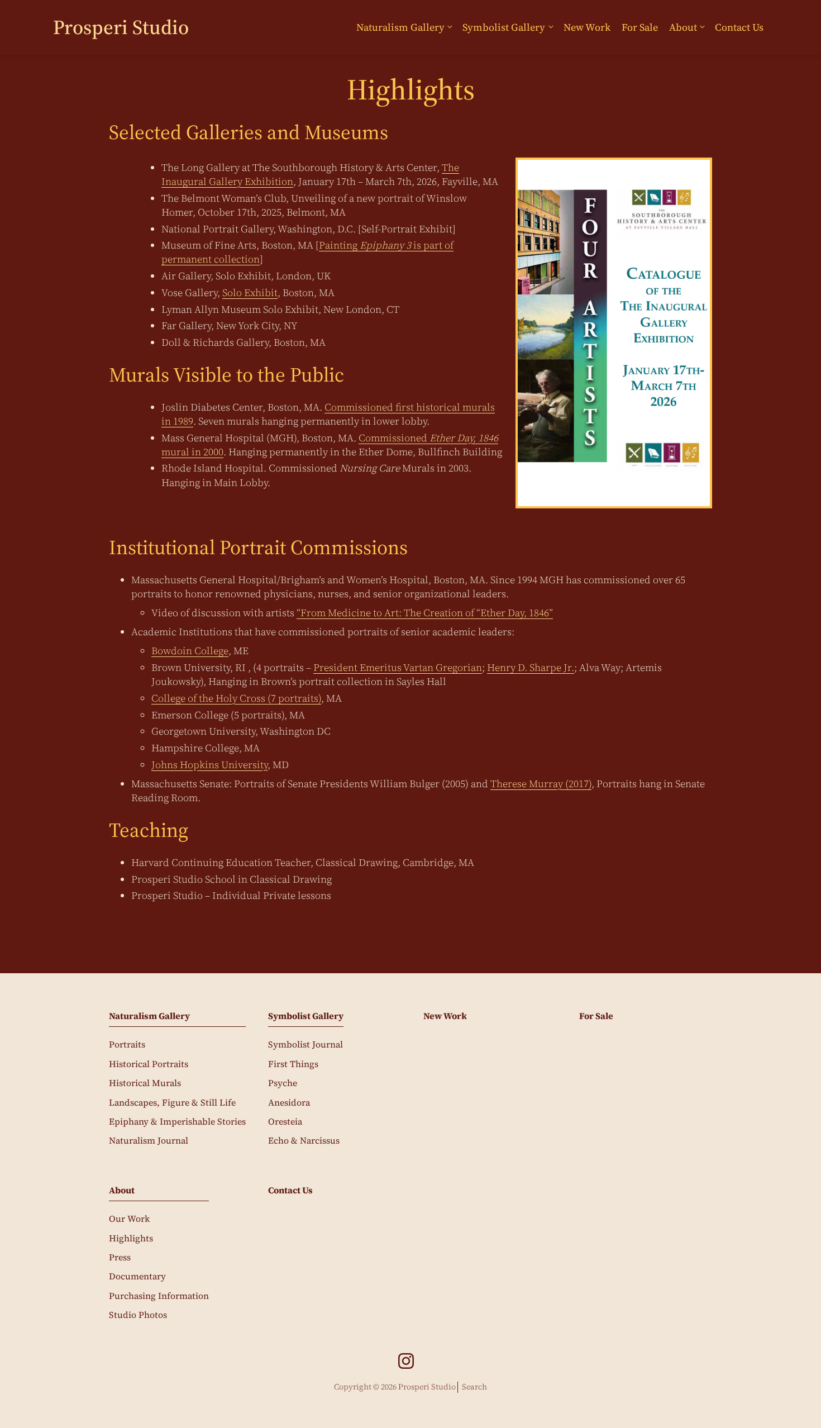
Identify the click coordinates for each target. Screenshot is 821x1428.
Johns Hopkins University (209, 765)
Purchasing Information (159, 1295)
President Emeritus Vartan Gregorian (397, 667)
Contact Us (739, 27)
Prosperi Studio (121, 27)
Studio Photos (138, 1314)
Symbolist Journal (305, 1044)
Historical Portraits (148, 1064)
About (683, 27)
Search (474, 1387)
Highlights (131, 1238)
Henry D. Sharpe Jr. (530, 667)
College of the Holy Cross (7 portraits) (236, 698)
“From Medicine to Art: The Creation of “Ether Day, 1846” (425, 613)
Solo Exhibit (250, 292)
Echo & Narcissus (304, 1140)
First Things (293, 1064)
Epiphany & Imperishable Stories (177, 1121)
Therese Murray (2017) (540, 784)
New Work (587, 27)
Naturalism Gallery (400, 27)
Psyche (282, 1083)
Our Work (129, 1218)
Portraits (127, 1044)
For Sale (640, 27)
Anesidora (289, 1102)
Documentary (137, 1276)
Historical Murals (145, 1083)
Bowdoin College (189, 651)
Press (120, 1257)
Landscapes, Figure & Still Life (172, 1102)
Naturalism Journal (148, 1140)
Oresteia (285, 1121)
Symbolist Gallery (503, 27)
